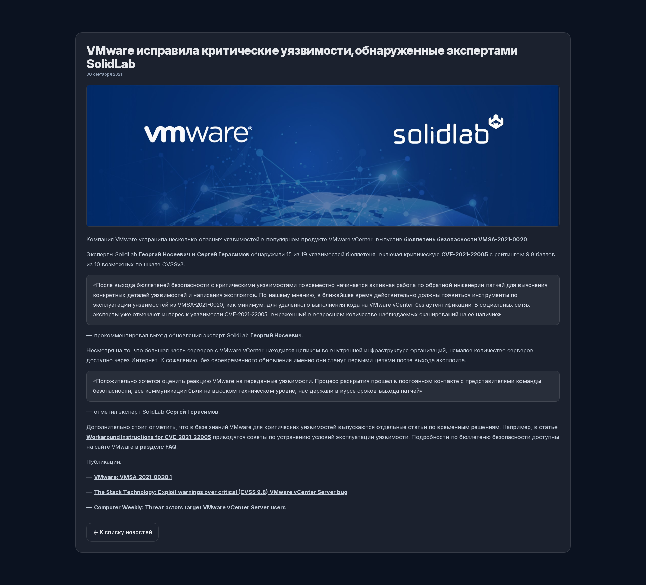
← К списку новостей (122, 532)
